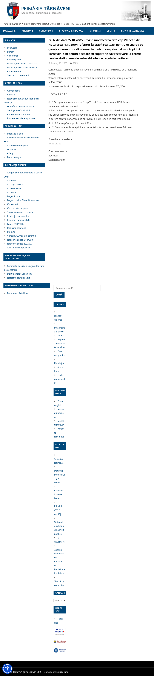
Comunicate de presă (18, 208)
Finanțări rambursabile (18, 220)
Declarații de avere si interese (22, 63)
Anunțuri (27, 30)
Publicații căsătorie (16, 227)
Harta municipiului (59, 379)
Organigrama (14, 59)
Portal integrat (14, 157)
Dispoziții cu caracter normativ (22, 67)
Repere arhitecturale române (59, 343)
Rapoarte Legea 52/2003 (19, 243)
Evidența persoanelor (18, 216)
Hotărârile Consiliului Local (20, 106)
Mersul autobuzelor (59, 413)
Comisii (11, 94)
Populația (59, 363)
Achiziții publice (15, 184)
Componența (13, 90)
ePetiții (111, 30)
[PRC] (60, 634)
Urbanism (95, 30)
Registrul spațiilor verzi (19, 277)
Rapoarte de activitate (18, 114)
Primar (10, 51)
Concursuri (46, 30)
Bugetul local (13, 196)
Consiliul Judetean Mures (58, 494)
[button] (7, 668)
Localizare (9, 30)
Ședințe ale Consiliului (18, 110)
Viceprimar (12, 55)
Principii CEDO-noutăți (58, 510)
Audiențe (11, 192)
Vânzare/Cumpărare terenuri (21, 235)
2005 (75, 63)
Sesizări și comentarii (18, 75)
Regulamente (14, 71)
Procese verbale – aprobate (21, 118)
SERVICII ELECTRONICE (132, 30)
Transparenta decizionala (20, 212)
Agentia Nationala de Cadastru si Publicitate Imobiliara (59, 561)
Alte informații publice (18, 247)
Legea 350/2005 (15, 224)
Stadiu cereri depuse (71, 30)
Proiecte (11, 231)
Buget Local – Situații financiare (23, 200)
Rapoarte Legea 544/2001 (20, 239)
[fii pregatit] (60, 642)
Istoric (60, 335)
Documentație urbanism (19, 273)
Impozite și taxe (15, 133)
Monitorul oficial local (18, 293)
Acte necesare (14, 188)
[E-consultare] (60, 651)
